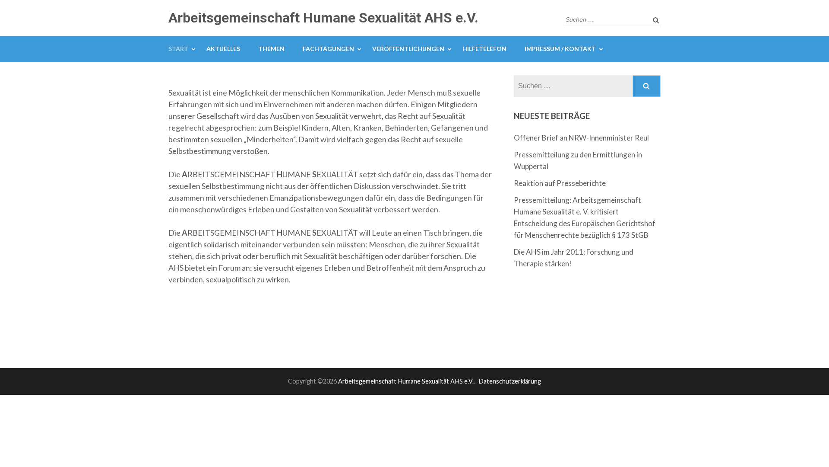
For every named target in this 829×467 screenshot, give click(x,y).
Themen (271, 48)
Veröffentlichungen (408, 48)
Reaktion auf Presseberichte (560, 183)
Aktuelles (223, 48)
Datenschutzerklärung (509, 381)
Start (178, 48)
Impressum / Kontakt (560, 48)
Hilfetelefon (484, 48)
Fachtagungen (328, 48)
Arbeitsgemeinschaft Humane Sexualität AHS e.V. (323, 18)
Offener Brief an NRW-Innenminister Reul (581, 137)
